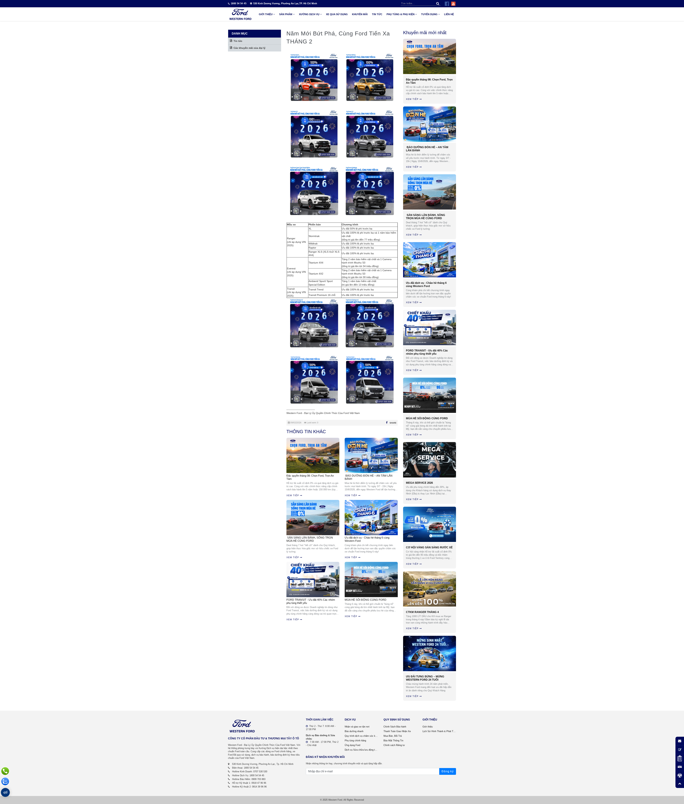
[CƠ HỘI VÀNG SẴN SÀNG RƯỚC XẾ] (429, 524)
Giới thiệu (266, 14)
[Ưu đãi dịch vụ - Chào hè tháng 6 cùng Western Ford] (429, 259)
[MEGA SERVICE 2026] (429, 459)
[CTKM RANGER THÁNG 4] (429, 589)
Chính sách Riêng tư (394, 745)
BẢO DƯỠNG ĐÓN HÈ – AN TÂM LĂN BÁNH (368, 477)
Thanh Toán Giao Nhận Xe (397, 731)
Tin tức (377, 14)
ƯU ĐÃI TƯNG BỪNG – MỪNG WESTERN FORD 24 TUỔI (425, 678)
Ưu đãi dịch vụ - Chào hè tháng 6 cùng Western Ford (367, 539)
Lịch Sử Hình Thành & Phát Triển (439, 731)
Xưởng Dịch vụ (309, 14)
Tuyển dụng (429, 14)
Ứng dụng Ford (352, 745)
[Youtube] (453, 3)
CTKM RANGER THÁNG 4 (422, 612)
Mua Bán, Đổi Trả (393, 736)
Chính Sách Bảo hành (395, 726)
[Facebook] (447, 3)
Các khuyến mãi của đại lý (249, 47)
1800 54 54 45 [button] (238, 3)
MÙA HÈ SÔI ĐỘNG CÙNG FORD (365, 599)
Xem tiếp (292, 495)
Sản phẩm (285, 14)
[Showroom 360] (5, 792)
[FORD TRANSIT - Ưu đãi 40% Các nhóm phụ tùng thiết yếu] (429, 327)
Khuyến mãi (360, 14)
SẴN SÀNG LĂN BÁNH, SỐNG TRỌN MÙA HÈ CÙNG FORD (309, 539)
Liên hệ (449, 14)
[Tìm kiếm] (438, 3)
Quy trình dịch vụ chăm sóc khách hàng (361, 736)
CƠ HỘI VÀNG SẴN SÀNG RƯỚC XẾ (429, 547)
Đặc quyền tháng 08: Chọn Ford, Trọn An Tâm (310, 477)
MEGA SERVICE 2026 (419, 482)
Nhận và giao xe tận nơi (357, 726)
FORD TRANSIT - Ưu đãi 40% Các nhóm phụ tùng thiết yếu (310, 601)
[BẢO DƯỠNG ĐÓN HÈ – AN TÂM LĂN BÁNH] (429, 124)
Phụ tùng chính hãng (355, 740)
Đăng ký (448, 771)
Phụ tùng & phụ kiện (400, 14)
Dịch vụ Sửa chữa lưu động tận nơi (361, 749)
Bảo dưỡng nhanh (354, 731)
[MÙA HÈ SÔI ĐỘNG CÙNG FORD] (429, 395)
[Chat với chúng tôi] (5, 781)
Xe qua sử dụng (337, 14)
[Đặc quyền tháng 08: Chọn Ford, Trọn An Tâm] (429, 56)
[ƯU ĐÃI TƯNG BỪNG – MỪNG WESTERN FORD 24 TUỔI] (429, 653)
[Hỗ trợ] (5, 771)
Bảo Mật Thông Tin (393, 740)
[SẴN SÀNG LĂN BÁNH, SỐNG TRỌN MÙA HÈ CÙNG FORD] (429, 192)
